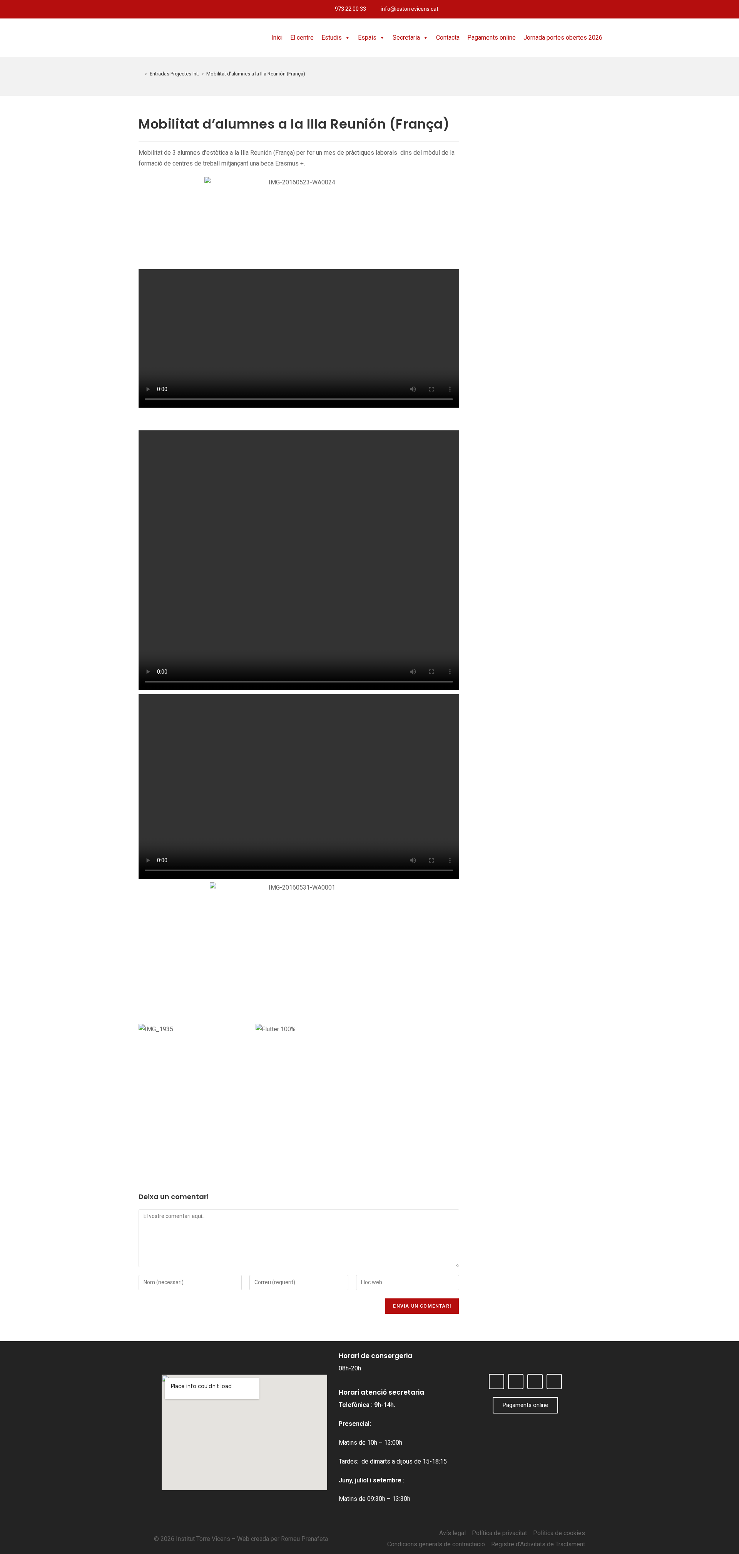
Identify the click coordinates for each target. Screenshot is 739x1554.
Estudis (331, 37)
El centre (302, 37)
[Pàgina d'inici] (140, 74)
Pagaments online (491, 37)
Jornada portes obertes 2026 (562, 37)
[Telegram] (729, 9)
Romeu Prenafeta (304, 1538)
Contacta (448, 37)
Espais (367, 37)
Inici (277, 37)
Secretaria (406, 37)
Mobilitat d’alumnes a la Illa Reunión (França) (255, 74)
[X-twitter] (704, 9)
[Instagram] (716, 9)
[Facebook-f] (691, 9)
